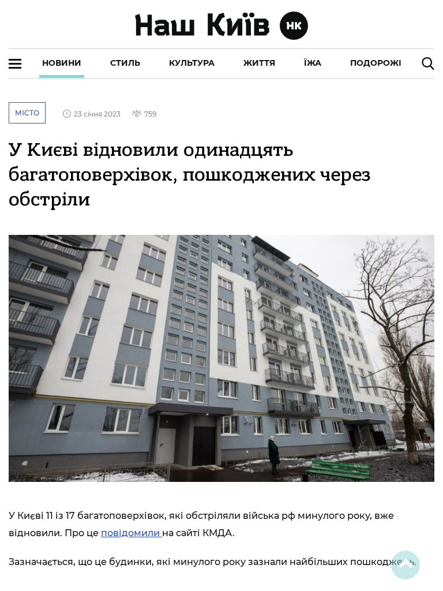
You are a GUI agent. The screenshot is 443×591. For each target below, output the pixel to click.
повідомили (131, 533)
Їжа (312, 63)
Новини (61, 63)
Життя (259, 63)
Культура (192, 63)
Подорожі (375, 63)
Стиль (125, 63)
